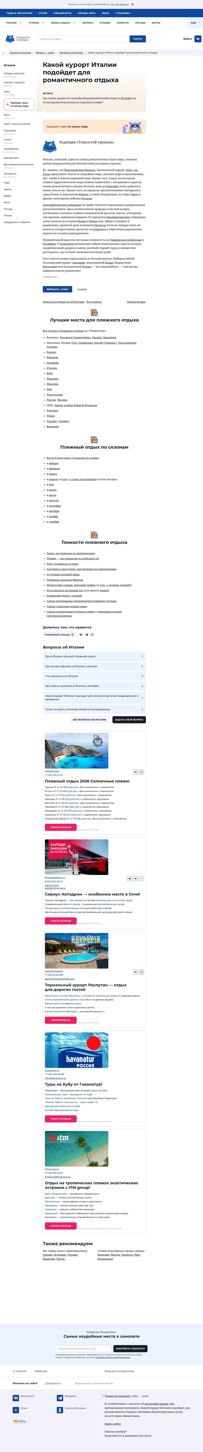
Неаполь (127, 1254)
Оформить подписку (130, 1348)
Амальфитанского (118, 217)
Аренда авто (87, 13)
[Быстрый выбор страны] (43, 23)
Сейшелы (50, 1209)
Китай (98, 342)
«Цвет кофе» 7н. (89, 1102)
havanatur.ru (52, 1070)
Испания (53, 362)
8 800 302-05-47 (54, 881)
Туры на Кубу (52, 1098)
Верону (83, 194)
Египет (51, 352)
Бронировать (61, 1020)
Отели (43, 13)
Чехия (60, 1258)
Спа (82, 999)
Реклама (25, 1383)
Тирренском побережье (126, 239)
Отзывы (105, 22)
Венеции (112, 186)
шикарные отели (73, 1098)
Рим (137, 1254)
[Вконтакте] (81, 634)
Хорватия (109, 337)
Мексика (52, 384)
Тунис (51, 415)
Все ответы (94, 301)
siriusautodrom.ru (55, 877)
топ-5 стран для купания (79, 479)
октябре (54, 511)
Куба (50, 373)
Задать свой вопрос (129, 719)
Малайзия (51, 1217)
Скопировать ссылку (57, 634)
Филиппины (52, 1201)
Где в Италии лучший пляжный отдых (70, 656)
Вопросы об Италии (71, 52)
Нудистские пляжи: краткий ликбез (71, 585)
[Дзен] (141, 878)
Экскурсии (51, 908)
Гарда (134, 194)
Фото (7, 202)
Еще (194, 22)
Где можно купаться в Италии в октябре (72, 685)
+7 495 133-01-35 (53, 775)
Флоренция (105, 1258)
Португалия (55, 394)
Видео (7, 195)
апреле (53, 479)
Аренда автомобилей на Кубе (62, 1106)
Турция (52, 421)
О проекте (19, 1371)
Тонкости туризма (20, 52)
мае (51, 484)
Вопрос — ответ (45, 52)
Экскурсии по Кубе (81, 1094)
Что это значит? (120, 4)
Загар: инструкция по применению (71, 553)
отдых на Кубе (98, 1090)
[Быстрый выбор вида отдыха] (74, 23)
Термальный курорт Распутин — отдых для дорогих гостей (86, 987)
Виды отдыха (60, 22)
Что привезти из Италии (61, 676)
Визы (105, 13)
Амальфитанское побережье (62, 205)
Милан (115, 1254)
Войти (187, 38)
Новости (123, 22)
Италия (9, 65)
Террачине (66, 243)
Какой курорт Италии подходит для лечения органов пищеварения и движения (91, 697)
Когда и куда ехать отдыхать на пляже (72, 458)
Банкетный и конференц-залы (63, 1003)
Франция (53, 426)
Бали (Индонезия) (56, 1193)
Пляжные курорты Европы (65, 579)
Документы (53, 1383)
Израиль (52, 357)
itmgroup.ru (52, 1169)
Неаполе (100, 225)
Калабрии (49, 243)
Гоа (74, 342)
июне (52, 489)
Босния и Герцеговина (75, 337)
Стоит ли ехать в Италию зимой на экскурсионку (77, 709)
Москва (62, 400)
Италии (126, 98)
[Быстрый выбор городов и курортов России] (21, 23)
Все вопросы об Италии (89, 719)
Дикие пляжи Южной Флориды (75, 405)
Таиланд (52, 410)
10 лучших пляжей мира (63, 574)
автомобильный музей (111, 904)
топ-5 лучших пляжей (115, 585)
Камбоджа (86, 342)
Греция (97, 337)
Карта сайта (113, 1423)
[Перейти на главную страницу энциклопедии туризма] (18, 39)
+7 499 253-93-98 (54, 1074)
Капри (93, 221)
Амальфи (78, 262)
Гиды (7, 182)
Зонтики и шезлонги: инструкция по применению (82, 569)
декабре (54, 521)
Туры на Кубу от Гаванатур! (73, 1084)
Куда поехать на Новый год (65, 590)
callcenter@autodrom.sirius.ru (55, 887)
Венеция (103, 1254)
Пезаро (87, 266)
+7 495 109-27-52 (54, 1173)
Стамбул (63, 421)
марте (53, 474)
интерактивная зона (72, 908)
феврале (54, 468)
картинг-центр (71, 904)
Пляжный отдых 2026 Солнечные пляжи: (87, 781)
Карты (156, 22)
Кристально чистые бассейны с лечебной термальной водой (81, 995)
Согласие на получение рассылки (113, 1357)
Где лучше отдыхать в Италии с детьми (71, 666)
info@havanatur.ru (55, 1078)
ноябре (53, 516)
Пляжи (8, 215)
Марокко (53, 378)
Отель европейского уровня (62, 999)
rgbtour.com (52, 771)
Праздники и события (17, 222)
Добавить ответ (57, 289)
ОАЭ (49, 389)
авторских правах (156, 1403)
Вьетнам (50, 1197)
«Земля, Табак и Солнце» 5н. (61, 1102)
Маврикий (51, 1213)
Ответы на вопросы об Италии (63, 301)
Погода (140, 22)
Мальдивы (51, 1205)
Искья (82, 221)
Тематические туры (56, 1094)
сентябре (55, 505)
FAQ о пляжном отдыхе (62, 563)
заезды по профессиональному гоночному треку (103, 900)
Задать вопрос (136, 301)
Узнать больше (60, 827)
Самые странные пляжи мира (67, 606)
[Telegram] (86, 634)
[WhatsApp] (92, 634)
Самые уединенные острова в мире (71, 611)
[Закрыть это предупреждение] (132, 4)
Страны (34, 22)
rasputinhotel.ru (54, 971)
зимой (104, 590)
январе (53, 463)
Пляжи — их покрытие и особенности (73, 558)
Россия (11, 22)
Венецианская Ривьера (79, 170)
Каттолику (50, 266)
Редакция (40, 1371)
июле (52, 495)
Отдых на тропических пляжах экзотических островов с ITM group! (91, 1185)
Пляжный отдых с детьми (64, 595)
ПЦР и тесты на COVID (17, 124)
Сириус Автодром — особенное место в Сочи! (92, 894)
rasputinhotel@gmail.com (60, 979)
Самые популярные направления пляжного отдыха (82, 601)
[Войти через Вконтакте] (197, 38)
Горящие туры (20, 104)
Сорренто (99, 229)
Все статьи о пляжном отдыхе (63, 330)
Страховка (123, 13)
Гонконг (110, 342)
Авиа (62, 13)
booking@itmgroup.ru (58, 1177)
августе (54, 500)
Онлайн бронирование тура (62, 1110)
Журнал (87, 22)
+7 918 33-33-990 (54, 975)
